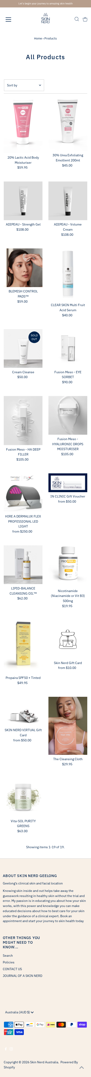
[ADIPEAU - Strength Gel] (23, 200)
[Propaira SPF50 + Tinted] (23, 647)
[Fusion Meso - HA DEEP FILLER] (23, 420)
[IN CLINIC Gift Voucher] (67, 482)
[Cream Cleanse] (23, 348)
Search (8, 955)
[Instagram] (11, 1049)
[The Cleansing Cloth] (67, 726)
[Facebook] (6, 1049)
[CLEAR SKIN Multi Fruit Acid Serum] (67, 274)
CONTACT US (12, 969)
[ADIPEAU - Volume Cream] (67, 200)
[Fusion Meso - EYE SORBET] (67, 348)
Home (38, 38)
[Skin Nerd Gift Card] (67, 639)
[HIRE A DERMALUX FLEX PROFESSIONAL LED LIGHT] (23, 492)
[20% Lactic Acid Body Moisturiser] (23, 125)
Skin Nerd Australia (44, 1062)
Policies (8, 962)
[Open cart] (85, 19)
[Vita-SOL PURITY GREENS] (23, 797)
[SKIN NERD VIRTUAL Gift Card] (23, 711)
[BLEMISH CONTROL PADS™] (23, 267)
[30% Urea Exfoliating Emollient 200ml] (67, 124)
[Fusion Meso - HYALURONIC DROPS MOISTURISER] (67, 415)
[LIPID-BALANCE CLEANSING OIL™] (23, 564)
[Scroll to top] (81, 1067)
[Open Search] (76, 19)
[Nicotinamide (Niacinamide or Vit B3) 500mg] (67, 566)
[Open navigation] (12, 19)
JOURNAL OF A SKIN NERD (22, 976)
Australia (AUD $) (18, 1012)
